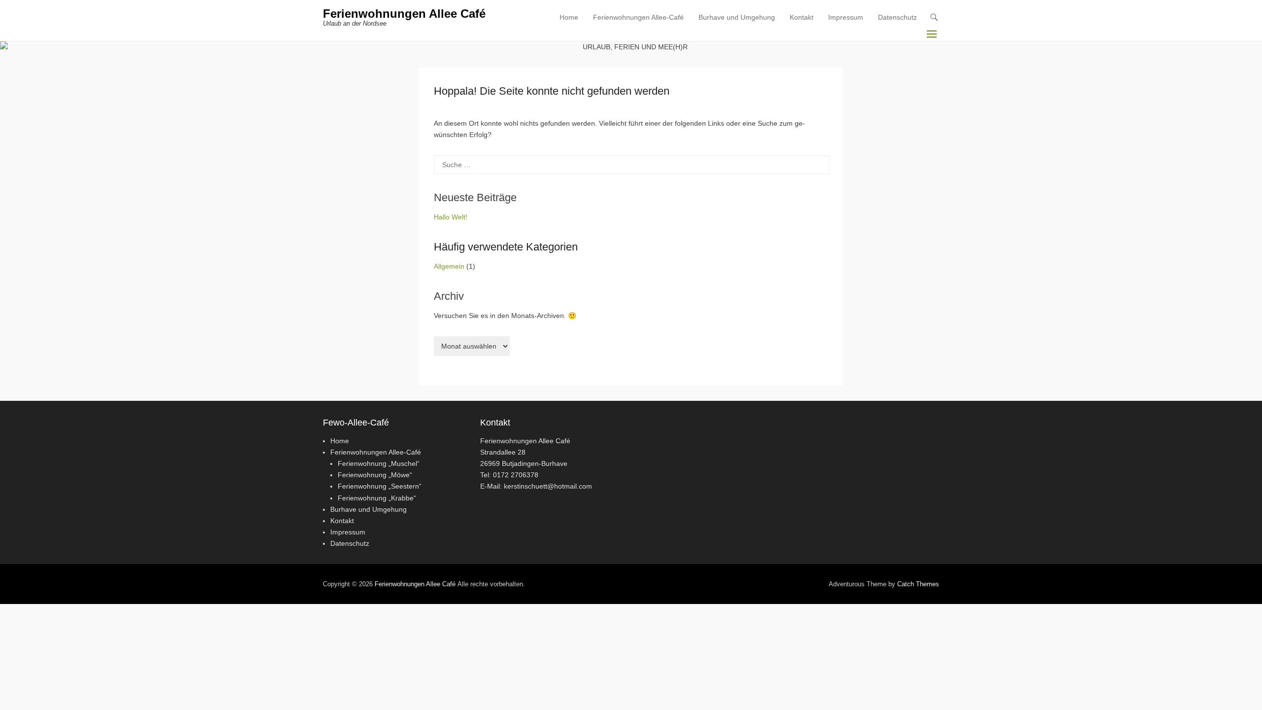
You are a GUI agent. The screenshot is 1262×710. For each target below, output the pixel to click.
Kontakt (801, 17)
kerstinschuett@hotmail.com (548, 486)
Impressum (845, 17)
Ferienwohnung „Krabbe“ (377, 498)
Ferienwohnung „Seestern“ (379, 486)
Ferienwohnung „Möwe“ (375, 475)
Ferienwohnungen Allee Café (404, 13)
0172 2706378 (515, 475)
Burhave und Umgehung (737, 17)
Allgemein (449, 266)
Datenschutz (897, 17)
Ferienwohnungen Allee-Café (638, 17)
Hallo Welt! (450, 217)
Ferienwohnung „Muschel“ (379, 463)
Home (569, 17)
